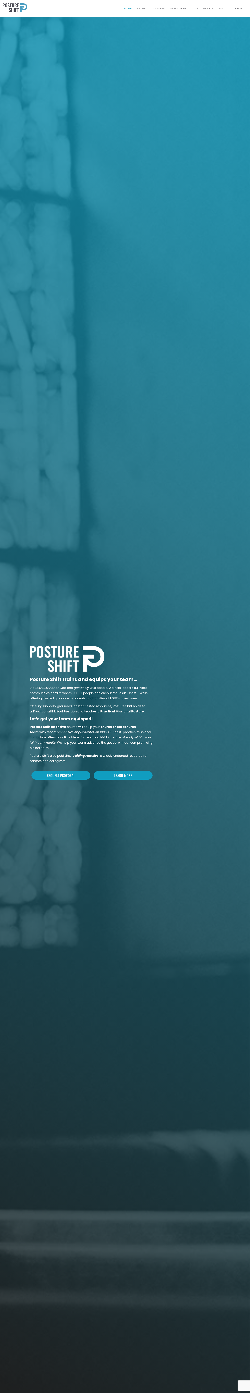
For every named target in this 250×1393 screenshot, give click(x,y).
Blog (223, 8)
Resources (178, 8)
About (142, 8)
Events (208, 8)
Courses (158, 8)
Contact (238, 8)
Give (195, 8)
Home (127, 8)
